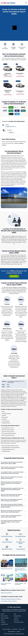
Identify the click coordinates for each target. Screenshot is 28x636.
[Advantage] (17, 107)
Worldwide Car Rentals (18, 622)
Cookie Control (21, 629)
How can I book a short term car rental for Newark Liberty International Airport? (11, 495)
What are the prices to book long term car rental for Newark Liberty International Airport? (11, 483)
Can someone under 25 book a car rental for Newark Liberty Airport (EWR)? (12, 462)
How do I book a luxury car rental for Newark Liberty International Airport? (12, 467)
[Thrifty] (17, 114)
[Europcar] (10, 107)
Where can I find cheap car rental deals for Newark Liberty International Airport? (11, 511)
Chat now (11, 132)
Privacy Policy (14, 629)
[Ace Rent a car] (4, 111)
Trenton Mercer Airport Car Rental (9, 601)
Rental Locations (4, 615)
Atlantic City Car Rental (6, 592)
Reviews (2, 620)
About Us (3, 613)
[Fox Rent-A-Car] (17, 111)
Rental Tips (16, 620)
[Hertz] (23, 107)
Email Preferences (11, 631)
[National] (10, 111)
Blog (15, 613)
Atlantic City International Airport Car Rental (11, 599)
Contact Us (16, 618)
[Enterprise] (10, 114)
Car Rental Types (4, 624)
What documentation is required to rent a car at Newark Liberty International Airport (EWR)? (12, 490)
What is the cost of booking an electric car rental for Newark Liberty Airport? (11, 500)
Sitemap (18, 631)
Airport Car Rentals (5, 618)
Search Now (14, 276)
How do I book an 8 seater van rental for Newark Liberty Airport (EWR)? (11, 516)
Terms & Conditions (6, 629)
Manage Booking (17, 615)
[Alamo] (23, 111)
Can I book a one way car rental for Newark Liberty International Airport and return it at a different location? (12, 506)
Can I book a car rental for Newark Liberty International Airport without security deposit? (11, 522)
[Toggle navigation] (26, 3)
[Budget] (4, 107)
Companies (3, 622)
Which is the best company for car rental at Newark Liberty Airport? (12, 477)
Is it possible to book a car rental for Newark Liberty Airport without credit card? (12, 472)
